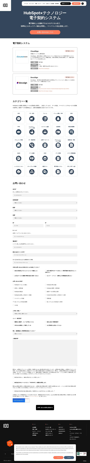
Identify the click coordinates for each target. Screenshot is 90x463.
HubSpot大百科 (73, 427)
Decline (69, 457)
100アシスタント (49, 433)
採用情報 (57, 3)
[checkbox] (45, 274)
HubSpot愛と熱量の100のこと (76, 430)
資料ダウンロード (65, 3)
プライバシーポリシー (34, 396)
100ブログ (61, 427)
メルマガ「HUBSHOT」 (75, 437)
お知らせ (48, 3)
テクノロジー (32, 3)
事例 (36, 3)
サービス (26, 3)
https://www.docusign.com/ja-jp (45, 91)
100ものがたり (62, 429)
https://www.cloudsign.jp (44, 68)
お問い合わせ (76, 3)
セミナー (40, 3)
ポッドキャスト (73, 439)
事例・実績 (34, 429)
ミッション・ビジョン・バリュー (76, 434)
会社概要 (52, 3)
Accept (58, 457)
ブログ (43, 3)
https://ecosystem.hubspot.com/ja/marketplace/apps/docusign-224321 (54, 88)
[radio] (29, 272)
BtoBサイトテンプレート (51, 429)
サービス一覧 (48, 427)
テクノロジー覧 (49, 431)
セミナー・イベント (36, 431)
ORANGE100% (62, 431)
